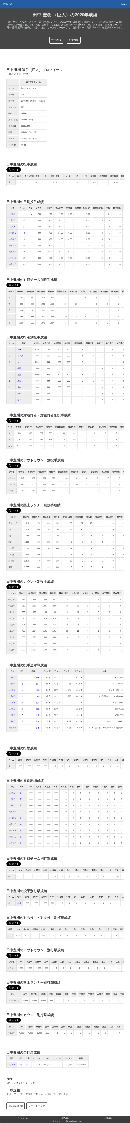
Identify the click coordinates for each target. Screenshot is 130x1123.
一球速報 (13, 1090)
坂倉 (38, 715)
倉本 (19, 387)
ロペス (20, 356)
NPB (9, 1079)
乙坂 (19, 381)
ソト (19, 362)
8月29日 (11, 1065)
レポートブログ (36, 1106)
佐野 (19, 368)
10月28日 (12, 239)
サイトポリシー (55, 1121)
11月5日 (11, 220)
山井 (19, 903)
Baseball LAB (15, 1106)
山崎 (38, 696)
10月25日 (12, 245)
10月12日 (12, 264)
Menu (124, 4)
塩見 (38, 690)
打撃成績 (74, 40)
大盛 (38, 709)
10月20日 (12, 252)
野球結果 (7, 4)
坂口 (38, 684)
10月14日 (12, 258)
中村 (38, 677)
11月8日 (11, 214)
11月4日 (11, 227)
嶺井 (19, 375)
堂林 (38, 703)
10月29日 (12, 233)
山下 (19, 400)
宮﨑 (19, 349)
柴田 (19, 393)
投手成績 (56, 40)
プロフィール (22, 1118)
